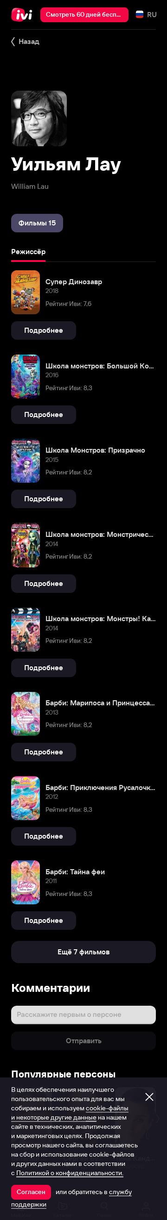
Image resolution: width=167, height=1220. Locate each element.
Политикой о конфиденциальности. (69, 1172)
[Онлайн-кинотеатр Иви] (24, 15)
